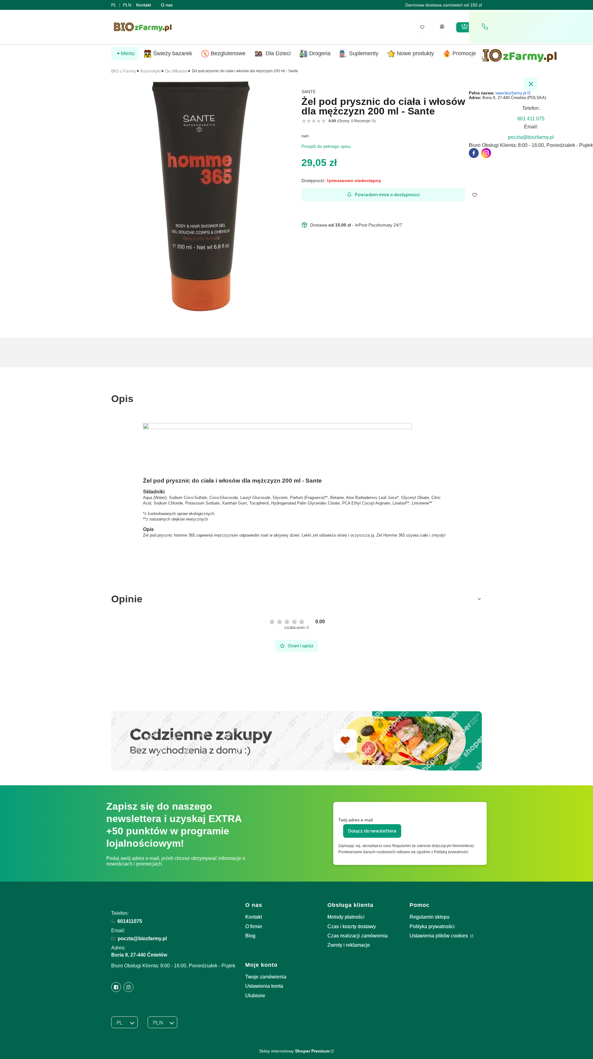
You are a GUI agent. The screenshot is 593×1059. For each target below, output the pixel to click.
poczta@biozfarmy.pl (142, 938)
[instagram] (486, 153)
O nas (167, 4)
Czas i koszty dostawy (351, 926)
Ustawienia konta (264, 986)
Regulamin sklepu (429, 917)
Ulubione (255, 995)
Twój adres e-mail (355, 819)
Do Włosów (176, 71)
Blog (250, 935)
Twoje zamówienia (265, 976)
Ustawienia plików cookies (439, 935)
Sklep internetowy (294, 1051)
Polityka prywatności (432, 926)
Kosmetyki (151, 71)
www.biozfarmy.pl (510, 93)
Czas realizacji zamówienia (357, 935)
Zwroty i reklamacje (348, 945)
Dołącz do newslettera (372, 831)
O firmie (253, 926)
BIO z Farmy (123, 71)
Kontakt (143, 4)
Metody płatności (345, 917)
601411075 (129, 921)
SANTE (308, 91)
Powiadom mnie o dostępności (387, 194)
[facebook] (474, 153)
